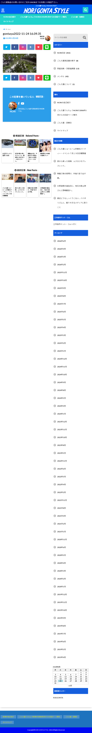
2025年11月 (62, 272)
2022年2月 (61, 492)
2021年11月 (62, 500)
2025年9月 (61, 288)
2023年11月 (62, 429)
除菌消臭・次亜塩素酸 (66, 68)
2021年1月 (61, 531)
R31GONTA (58, 698)
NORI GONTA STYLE (41, 730)
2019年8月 (61, 626)
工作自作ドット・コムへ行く (65, 224)
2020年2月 (61, 579)
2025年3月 (61, 335)
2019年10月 (62, 610)
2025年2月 (61, 343)
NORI (42, 38)
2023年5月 (61, 453)
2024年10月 (62, 374)
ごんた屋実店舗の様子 (66, 61)
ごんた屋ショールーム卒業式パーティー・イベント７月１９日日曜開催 (71, 151)
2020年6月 (61, 547)
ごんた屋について (64, 84)
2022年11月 (62, 461)
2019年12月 (62, 594)
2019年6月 (61, 641)
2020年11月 (62, 539)
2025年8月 (61, 296)
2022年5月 (61, 477)
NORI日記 (61, 53)
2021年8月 (61, 508)
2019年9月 (61, 618)
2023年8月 (61, 445)
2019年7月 (61, 634)
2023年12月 (62, 422)
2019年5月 (61, 649)
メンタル (60, 76)
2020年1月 (61, 586)
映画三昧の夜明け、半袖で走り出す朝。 (71, 175)
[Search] (84, 37)
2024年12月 (62, 359)
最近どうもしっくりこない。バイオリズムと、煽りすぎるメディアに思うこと (72, 202)
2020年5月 (61, 555)
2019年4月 (61, 657)
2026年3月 (61, 257)
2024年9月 (61, 382)
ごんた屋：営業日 (77, 17)
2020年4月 (61, 563)
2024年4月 (61, 406)
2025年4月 (61, 327)
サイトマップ (8, 21)
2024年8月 (61, 390)
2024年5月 (61, 398)
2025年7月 (61, 304)
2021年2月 (61, 524)
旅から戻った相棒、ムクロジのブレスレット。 (71, 163)
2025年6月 (61, 312)
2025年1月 (61, 351)
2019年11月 (62, 602)
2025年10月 (62, 280)
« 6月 (70, 686)
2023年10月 (62, 437)
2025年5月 (61, 319)
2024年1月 (61, 414)
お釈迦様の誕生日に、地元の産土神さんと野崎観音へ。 (71, 188)
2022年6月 (61, 469)
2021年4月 (61, 516)
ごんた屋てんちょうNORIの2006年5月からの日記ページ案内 (43, 17)
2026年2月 (61, 264)
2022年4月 (61, 484)
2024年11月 (62, 367)
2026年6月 (61, 241)
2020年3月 (61, 571)
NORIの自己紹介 (9, 17)
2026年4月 (61, 249)
